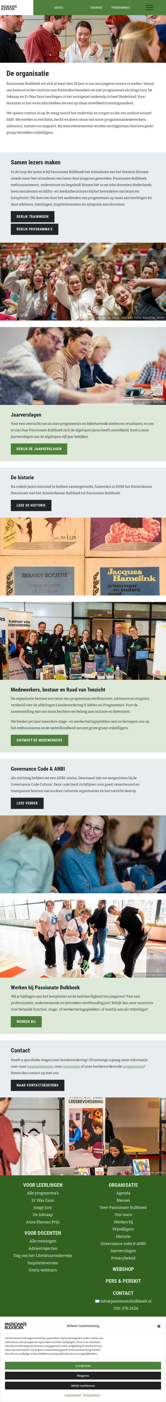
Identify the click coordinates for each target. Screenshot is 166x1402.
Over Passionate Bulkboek (123, 1207)
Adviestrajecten (43, 1248)
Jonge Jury (43, 1207)
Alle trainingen (42, 1241)
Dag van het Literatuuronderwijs (42, 1255)
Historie (123, 1236)
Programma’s (121, 7)
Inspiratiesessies (42, 1263)
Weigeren (83, 1375)
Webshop (123, 1269)
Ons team (123, 1214)
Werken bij (26, 1022)
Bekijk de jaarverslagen (39, 449)
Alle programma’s (43, 1193)
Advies (58, 7)
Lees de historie (31, 505)
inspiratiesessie (40, 1066)
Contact (123, 1293)
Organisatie (123, 1185)
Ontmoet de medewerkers (39, 740)
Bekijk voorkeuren (83, 1385)
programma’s (133, 1066)
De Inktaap (43, 1214)
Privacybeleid (91, 1395)
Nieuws (123, 1200)
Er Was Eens (43, 1200)
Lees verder (27, 803)
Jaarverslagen (123, 1250)
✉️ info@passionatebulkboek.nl (123, 1301)
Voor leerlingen (43, 1185)
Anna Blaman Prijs (43, 1222)
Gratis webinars (43, 1270)
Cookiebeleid (73, 1395)
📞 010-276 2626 (123, 1308)
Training (96, 7)
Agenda (123, 1193)
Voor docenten (42, 1233)
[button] (159, 1326)
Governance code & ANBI (123, 1243)
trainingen (71, 1066)
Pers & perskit (123, 1281)
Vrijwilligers (123, 1229)
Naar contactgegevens (38, 1085)
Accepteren (83, 1365)
